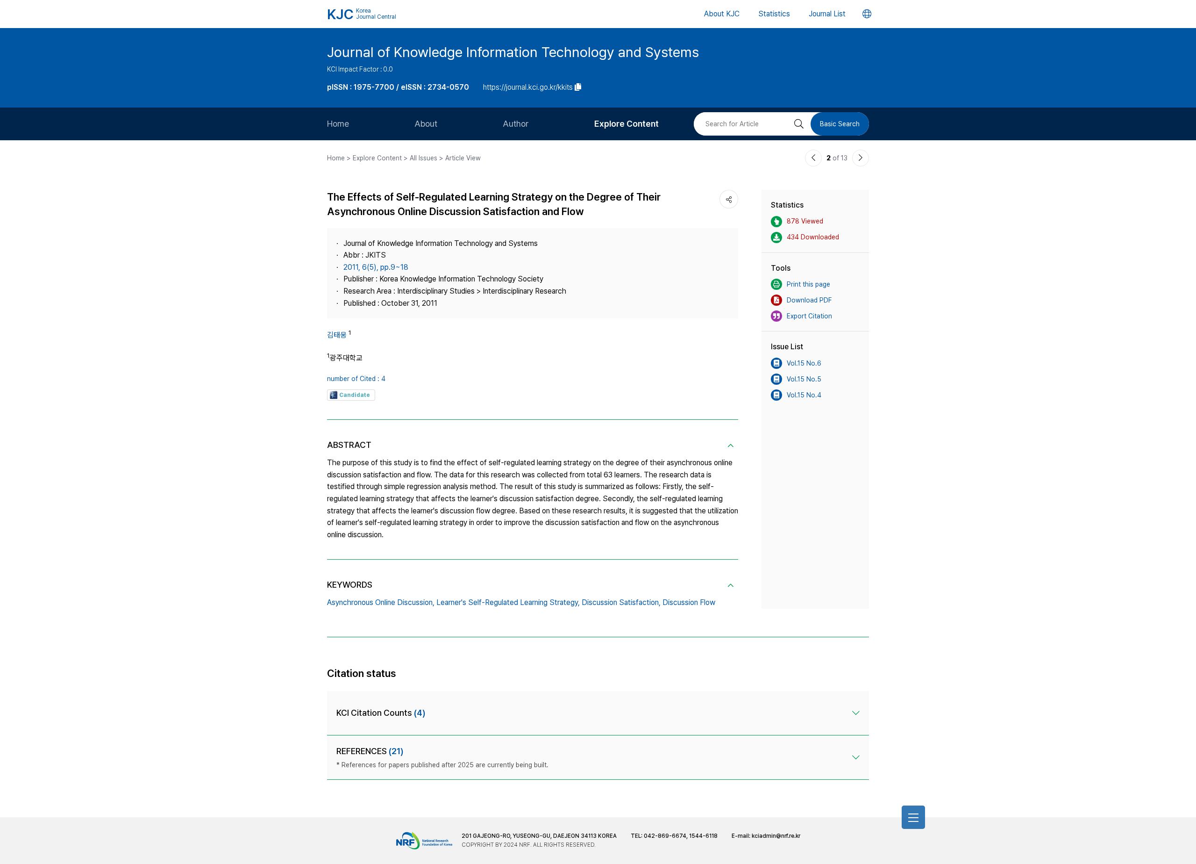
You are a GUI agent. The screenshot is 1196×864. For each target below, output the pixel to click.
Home (338, 124)
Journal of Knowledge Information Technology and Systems (513, 51)
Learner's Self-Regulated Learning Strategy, (508, 602)
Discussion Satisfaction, (621, 602)
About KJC (722, 13)
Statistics (774, 13)
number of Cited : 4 (356, 378)
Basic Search (840, 124)
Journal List (827, 13)
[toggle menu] (913, 817)
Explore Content (626, 124)
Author (516, 124)
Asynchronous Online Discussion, (380, 602)
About (425, 124)
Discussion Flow (688, 602)
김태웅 (337, 335)
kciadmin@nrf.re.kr (776, 836)
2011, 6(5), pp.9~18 (375, 267)
